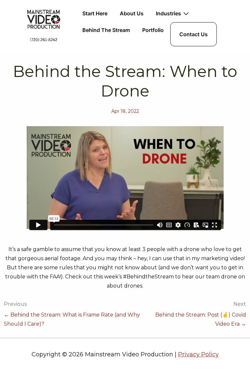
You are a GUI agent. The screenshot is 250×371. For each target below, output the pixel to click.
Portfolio (153, 30)
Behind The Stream (106, 30)
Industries (168, 13)
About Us (132, 13)
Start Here (94, 13)
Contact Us (193, 34)
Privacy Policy (198, 354)
